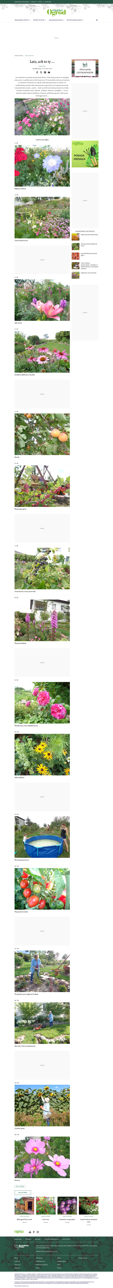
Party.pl (37, 1268)
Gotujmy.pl (17, 1268)
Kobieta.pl (17, 1261)
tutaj (27, 1286)
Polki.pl (59, 1258)
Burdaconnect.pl (82, 1258)
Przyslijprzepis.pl (61, 1261)
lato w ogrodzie (20, 1186)
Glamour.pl (17, 1264)
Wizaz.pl (59, 1268)
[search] (97, 20)
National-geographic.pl (42, 1264)
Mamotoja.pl (39, 1258)
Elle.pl (16, 1258)
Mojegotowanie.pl (40, 1261)
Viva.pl (58, 1264)
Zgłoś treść (22, 1193)
